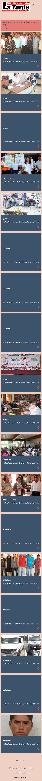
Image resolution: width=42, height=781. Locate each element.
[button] (37, 66)
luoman (28, 773)
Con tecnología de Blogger (22, 768)
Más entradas (21, 760)
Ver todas (6, 28)
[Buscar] (33, 4)
